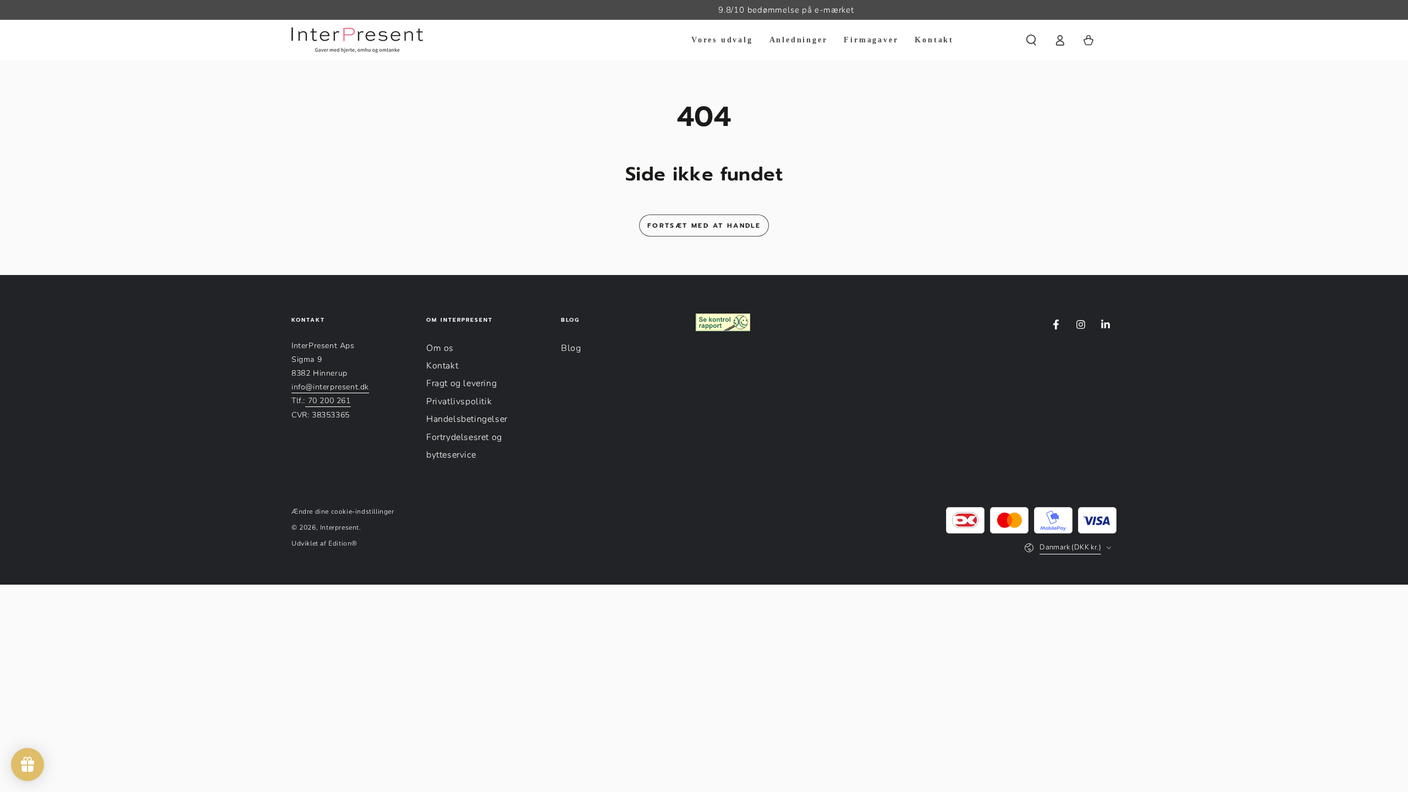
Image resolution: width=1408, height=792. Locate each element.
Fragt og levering (461, 383)
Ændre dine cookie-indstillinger (343, 511)
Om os (440, 348)
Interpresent (339, 527)
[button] (1031, 40)
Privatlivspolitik (459, 401)
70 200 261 (328, 400)
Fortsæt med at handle (704, 225)
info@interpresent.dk (330, 387)
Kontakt (442, 366)
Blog (571, 348)
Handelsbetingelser (467, 419)
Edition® (343, 543)
